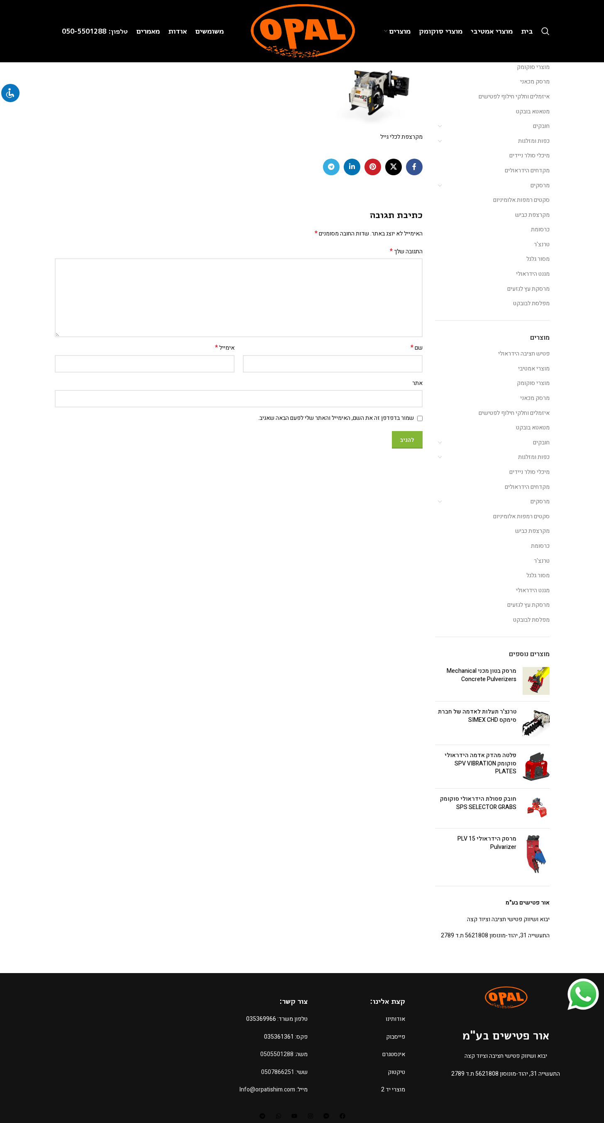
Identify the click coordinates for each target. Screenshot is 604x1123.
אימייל (225, 348)
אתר (417, 383)
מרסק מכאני (535, 81)
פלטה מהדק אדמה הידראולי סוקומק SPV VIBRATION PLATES (480, 763)
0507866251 (277, 1072)
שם (417, 348)
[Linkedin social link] (352, 167)
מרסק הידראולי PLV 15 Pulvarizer (486, 843)
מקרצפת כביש (532, 215)
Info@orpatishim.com (267, 1089)
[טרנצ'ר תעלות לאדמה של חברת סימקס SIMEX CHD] (536, 723)
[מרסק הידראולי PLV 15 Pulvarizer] (536, 854)
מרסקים (540, 185)
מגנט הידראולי (533, 274)
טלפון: (118, 31)
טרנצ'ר (542, 244)
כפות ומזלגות (534, 141)
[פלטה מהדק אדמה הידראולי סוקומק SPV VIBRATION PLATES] (536, 766)
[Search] (545, 31)
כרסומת (540, 229)
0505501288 (276, 1054)
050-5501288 (85, 31)
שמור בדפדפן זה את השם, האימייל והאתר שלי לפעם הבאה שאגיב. (336, 418)
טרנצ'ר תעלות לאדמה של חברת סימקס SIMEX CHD (477, 716)
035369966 (261, 1019)
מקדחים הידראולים (527, 170)
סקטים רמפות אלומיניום (521, 200)
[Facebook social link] (414, 167)
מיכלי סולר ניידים (529, 155)
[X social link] (393, 167)
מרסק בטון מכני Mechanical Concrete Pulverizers (481, 675)
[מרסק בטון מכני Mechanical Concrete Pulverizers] (536, 681)
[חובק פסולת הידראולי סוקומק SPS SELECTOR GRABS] (536, 808)
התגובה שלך (406, 251)
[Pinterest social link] (372, 167)
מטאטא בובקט (533, 111)
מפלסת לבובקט (531, 303)
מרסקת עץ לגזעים (528, 288)
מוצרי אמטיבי (534, 368)
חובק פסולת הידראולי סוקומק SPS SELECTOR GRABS (478, 803)
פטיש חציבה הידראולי (524, 353)
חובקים (541, 126)
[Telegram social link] (331, 167)
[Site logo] (302, 31)
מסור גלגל (538, 259)
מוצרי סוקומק (533, 67)
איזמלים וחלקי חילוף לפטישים (514, 96)
